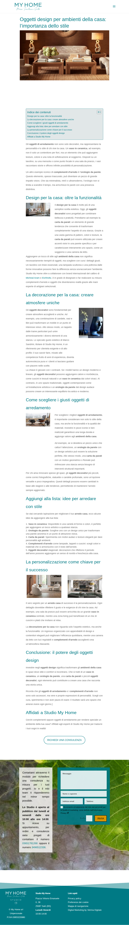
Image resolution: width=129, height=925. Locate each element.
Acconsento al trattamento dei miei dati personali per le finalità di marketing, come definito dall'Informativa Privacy (83, 810)
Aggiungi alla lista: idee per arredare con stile (47, 126)
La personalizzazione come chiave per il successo (49, 130)
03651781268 (30, 843)
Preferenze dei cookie (78, 902)
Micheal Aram (33, 278)
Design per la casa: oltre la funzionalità (44, 116)
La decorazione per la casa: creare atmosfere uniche (50, 119)
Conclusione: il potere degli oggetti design (46, 133)
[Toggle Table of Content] (98, 112)
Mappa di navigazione (78, 906)
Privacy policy (74, 898)
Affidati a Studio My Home (38, 136)
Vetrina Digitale (94, 910)
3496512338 (38, 847)
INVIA (100, 818)
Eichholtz (46, 278)
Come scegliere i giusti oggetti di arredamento (47, 123)
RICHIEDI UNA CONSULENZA (64, 740)
